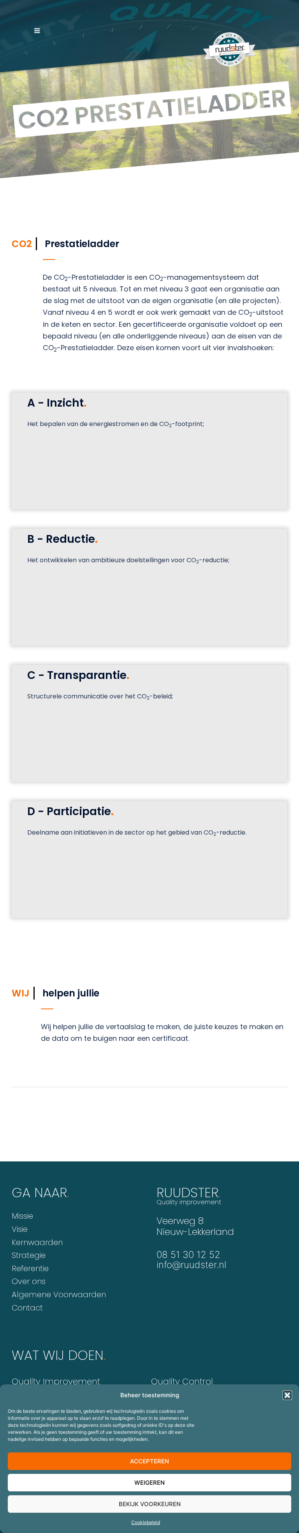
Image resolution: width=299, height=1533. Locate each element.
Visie (20, 1229)
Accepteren (149, 1461)
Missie (22, 1215)
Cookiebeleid (145, 1522)
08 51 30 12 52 (188, 1254)
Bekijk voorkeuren (150, 1504)
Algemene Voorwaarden (59, 1294)
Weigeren (149, 1482)
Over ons (29, 1281)
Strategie (29, 1255)
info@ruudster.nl (191, 1264)
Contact (27, 1307)
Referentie (30, 1268)
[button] (287, 1395)
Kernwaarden (37, 1242)
